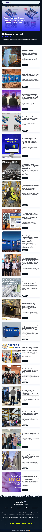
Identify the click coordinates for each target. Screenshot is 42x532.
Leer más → (6, 28)
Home (6, 507)
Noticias (19, 507)
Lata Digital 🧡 (27, 530)
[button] (3, 18)
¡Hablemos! (27, 507)
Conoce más (25, 65)
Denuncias (35, 507)
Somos (12, 507)
